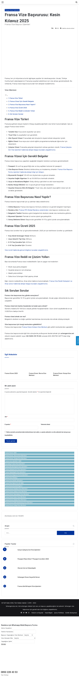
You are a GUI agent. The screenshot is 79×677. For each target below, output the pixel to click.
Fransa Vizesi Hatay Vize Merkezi (15, 505)
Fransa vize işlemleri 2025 (13, 461)
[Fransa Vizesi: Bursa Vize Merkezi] (39, 365)
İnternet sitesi (45, 424)
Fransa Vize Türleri (16, 98)
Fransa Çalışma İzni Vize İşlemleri (15, 469)
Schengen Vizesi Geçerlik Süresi (29, 577)
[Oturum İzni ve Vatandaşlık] (10, 571)
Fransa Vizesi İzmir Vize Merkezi (15, 497)
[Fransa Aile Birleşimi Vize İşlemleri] (10, 589)
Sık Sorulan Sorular (16, 114)
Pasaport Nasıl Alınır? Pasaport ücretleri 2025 (33, 559)
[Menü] (3, 3)
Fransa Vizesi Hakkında (12, 10)
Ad (6, 416)
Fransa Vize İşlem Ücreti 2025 (14, 483)
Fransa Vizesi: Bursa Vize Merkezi (16, 455)
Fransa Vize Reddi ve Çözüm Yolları (22, 111)
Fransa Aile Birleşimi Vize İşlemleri (16, 466)
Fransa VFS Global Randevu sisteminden (34, 210)
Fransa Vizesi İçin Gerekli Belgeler (22, 101)
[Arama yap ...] (76, 3)
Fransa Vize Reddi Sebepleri (14, 480)
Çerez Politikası (59, 613)
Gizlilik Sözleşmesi (71, 613)
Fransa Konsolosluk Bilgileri (14, 486)
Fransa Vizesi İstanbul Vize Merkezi (16, 488)
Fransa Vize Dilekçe (11, 477)
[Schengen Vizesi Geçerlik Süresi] (10, 580)
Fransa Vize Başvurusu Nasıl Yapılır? (22, 104)
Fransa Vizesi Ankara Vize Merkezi (34, 327)
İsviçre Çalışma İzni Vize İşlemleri (29, 550)
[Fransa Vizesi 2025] (15, 365)
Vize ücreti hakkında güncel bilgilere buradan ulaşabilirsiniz (26, 250)
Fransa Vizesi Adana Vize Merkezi (15, 500)
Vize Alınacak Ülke (7, 638)
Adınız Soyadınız (6, 628)
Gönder (3, 644)
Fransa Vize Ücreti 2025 (18, 108)
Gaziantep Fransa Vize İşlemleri (15, 464)
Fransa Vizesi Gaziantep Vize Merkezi (17, 494)
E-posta (8, 424)
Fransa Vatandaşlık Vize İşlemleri (15, 472)
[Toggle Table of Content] (6, 95)
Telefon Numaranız (7, 631)
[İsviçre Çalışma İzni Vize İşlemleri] (10, 553)
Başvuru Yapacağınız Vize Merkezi (12, 635)
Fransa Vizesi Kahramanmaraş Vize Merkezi (19, 502)
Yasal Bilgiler (49, 613)
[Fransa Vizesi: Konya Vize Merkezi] (63, 365)
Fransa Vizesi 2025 (11, 373)
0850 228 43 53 (9, 672)
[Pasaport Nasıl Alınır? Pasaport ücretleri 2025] (10, 562)
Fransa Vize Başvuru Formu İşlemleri (16, 475)
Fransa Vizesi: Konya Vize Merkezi (16, 458)
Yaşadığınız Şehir (6, 641)
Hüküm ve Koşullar (37, 613)
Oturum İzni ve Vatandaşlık (27, 568)
